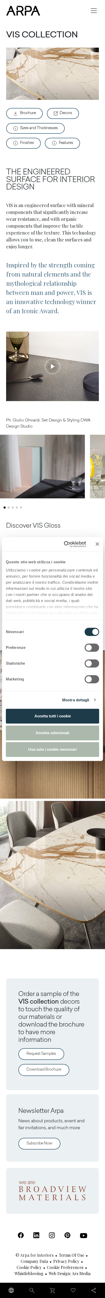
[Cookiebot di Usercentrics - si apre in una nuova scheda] (65, 544)
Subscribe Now (39, 1143)
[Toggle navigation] (94, 11)
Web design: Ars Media (69, 1273)
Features (66, 143)
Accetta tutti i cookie (52, 716)
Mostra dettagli (75, 700)
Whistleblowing (29, 1273)
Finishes (27, 143)
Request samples (41, 1054)
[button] (5, 508)
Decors (66, 113)
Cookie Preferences (65, 1267)
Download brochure (44, 1070)
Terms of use (71, 1255)
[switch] (92, 648)
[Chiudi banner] (97, 544)
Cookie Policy (29, 1267)
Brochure (28, 113)
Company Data (34, 1261)
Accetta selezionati (52, 733)
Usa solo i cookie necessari (52, 749)
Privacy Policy (66, 1261)
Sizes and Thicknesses (39, 128)
